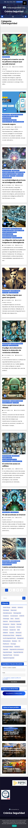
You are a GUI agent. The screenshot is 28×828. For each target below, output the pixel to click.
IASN (18, 629)
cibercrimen (13, 610)
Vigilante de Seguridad (8, 657)
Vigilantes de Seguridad (18, 121)
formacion (5, 629)
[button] (23, 16)
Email (4, 672)
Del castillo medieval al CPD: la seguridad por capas (13, 750)
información (18, 632)
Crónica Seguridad (14, 11)
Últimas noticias (14, 512)
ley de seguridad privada (9, 638)
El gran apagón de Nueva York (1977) (11, 733)
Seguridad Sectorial (7, 121)
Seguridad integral (7, 652)
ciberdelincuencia (7, 613)
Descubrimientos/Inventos (8, 172)
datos (12, 618)
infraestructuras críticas (8, 635)
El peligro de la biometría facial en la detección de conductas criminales (11, 350)
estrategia (5, 627)
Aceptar (14, 825)
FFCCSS (16, 116)
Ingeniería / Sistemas (20, 172)
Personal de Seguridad (8, 234)
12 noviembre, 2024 (9, 355)
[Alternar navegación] (13, 17)
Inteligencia (20, 174)
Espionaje (19, 624)
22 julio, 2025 (8, 66)
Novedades (12, 175)
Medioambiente (6, 641)
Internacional (6, 175)
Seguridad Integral (7, 177)
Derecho (17, 618)
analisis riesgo (6, 607)
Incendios (11, 632)
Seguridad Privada (7, 655)
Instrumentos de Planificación (9, 174)
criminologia (6, 618)
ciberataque (6, 610)
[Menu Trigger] (25, 3)
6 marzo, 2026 (9, 771)
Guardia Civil (13, 629)
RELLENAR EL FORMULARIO (14, 693)
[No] (26, 823)
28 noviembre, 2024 (9, 185)
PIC (19, 641)
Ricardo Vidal (19, 771)
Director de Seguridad (14, 621)
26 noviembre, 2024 (9, 245)
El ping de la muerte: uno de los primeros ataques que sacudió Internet (13, 61)
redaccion (19, 127)
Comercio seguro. (9, 124)
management (20, 638)
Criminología (7, 713)
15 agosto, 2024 (8, 569)
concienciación (14, 615)
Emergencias (6, 624)
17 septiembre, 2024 (9, 468)
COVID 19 (21, 615)
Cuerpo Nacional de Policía (17, 114)
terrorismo (16, 655)
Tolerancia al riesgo (12, 769)
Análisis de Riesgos (7, 170)
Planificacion (6, 643)
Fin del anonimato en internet (13, 515)
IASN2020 (5, 632)
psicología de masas (8, 646)
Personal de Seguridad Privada (9, 235)
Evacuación (12, 627)
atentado (14, 607)
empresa (13, 624)
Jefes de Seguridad (7, 118)
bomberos (20, 607)
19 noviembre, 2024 (9, 300)
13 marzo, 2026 (9, 752)
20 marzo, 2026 (9, 736)
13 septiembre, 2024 (9, 517)
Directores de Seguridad (8, 116)
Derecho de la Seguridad (16, 228)
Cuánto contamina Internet (13, 567)
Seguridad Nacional (18, 652)
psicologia (13, 643)
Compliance (6, 615)
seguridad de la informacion (17, 649)
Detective (5, 621)
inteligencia (18, 635)
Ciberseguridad (6, 114)
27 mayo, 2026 (9, 720)
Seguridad (5, 649)
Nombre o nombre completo (9, 667)
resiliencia (17, 646)
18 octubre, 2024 (8, 410)
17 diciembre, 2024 (9, 127)
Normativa (14, 641)
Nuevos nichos (20, 175)
